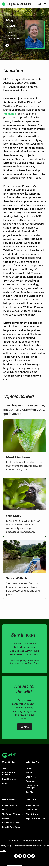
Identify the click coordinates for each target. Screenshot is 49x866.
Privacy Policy (5, 846)
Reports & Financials (35, 818)
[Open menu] (45, 4)
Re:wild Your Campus (12, 827)
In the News (31, 809)
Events (5, 809)
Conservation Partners (8, 773)
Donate (24, 726)
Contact (3, 850)
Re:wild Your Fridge (11, 822)
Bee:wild (6, 818)
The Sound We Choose (12, 814)
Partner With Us (9, 805)
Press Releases (32, 805)
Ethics (46, 846)
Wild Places (31, 776)
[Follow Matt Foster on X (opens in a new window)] (7, 45)
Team (4, 768)
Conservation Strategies (32, 786)
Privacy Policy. (33, 663)
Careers (5, 783)
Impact (29, 768)
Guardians (30, 781)
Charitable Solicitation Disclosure (27, 846)
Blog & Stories (32, 814)
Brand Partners (9, 779)
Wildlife (29, 772)
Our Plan (30, 792)
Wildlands (9, 113)
